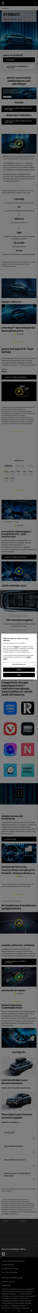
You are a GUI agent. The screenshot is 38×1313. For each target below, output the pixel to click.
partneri (16, 646)
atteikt (19, 669)
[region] (19, 656)
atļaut (19, 675)
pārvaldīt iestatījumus (19, 664)
